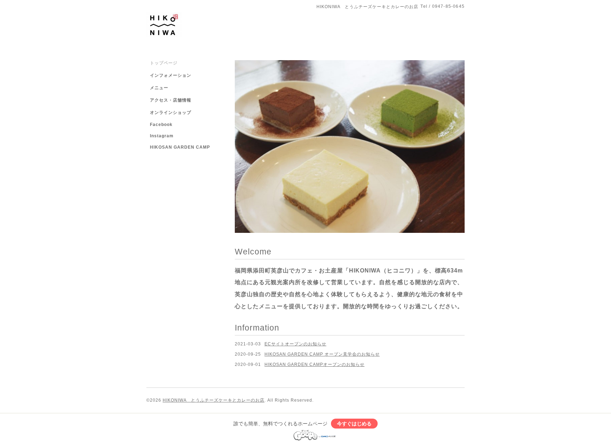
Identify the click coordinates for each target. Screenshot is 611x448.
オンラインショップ (170, 112)
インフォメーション (170, 75)
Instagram (162, 135)
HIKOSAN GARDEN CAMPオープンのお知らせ (314, 364)
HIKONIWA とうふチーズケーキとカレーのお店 (213, 399)
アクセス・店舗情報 (170, 100)
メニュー (159, 87)
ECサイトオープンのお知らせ (295, 343)
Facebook (161, 124)
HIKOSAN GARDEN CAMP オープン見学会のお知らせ (322, 353)
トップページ (164, 63)
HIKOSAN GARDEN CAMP (180, 147)
